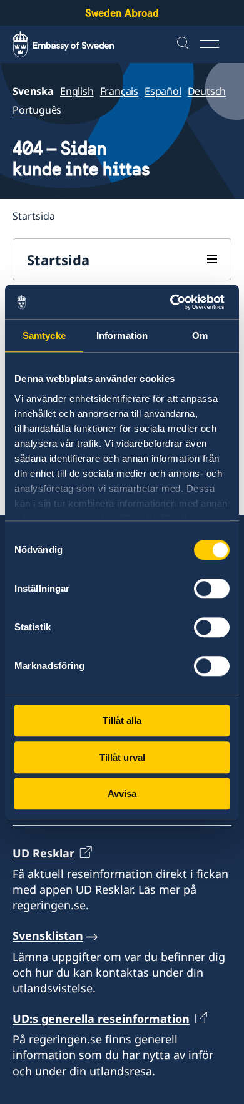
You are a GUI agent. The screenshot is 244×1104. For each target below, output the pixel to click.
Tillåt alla (122, 720)
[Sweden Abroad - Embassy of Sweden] (75, 44)
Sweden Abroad (122, 13)
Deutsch (207, 91)
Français (119, 91)
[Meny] (215, 44)
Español (163, 91)
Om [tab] (200, 335)
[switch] (212, 588)
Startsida (58, 259)
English (77, 91)
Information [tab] (122, 335)
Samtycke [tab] (44, 335)
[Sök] (184, 44)
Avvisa (122, 793)
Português (37, 110)
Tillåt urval (122, 757)
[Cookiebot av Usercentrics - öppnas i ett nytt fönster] (175, 302)
